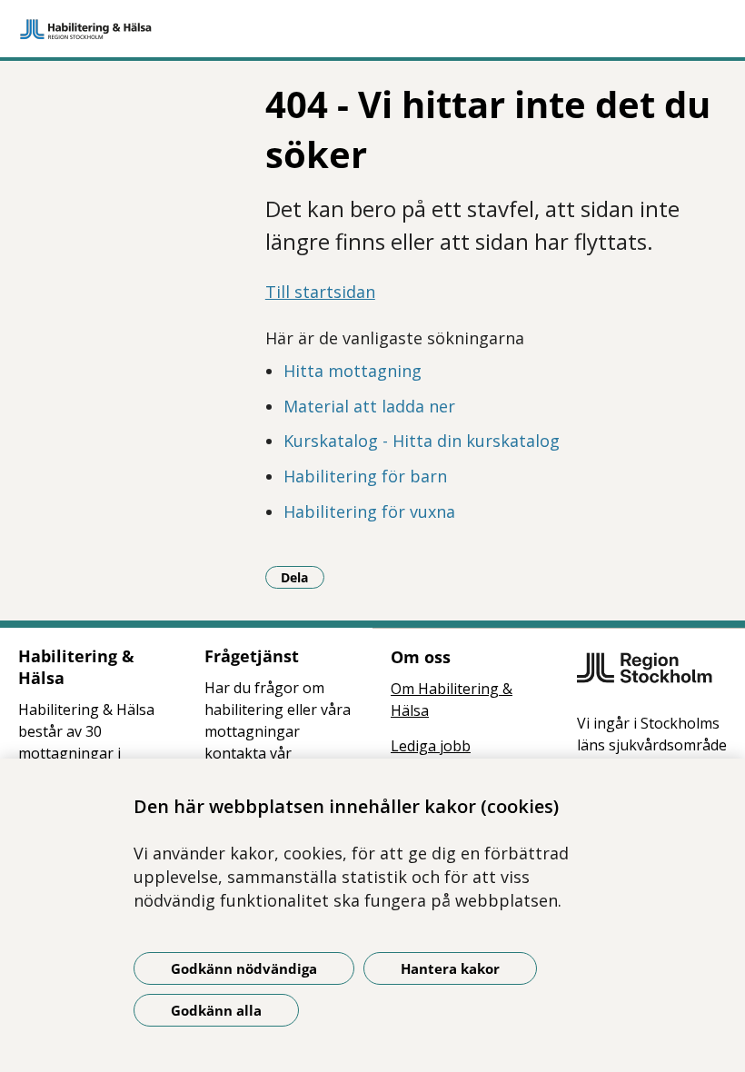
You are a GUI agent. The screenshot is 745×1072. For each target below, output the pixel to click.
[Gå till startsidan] (372, 29)
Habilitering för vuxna (369, 511)
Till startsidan (320, 292)
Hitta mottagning (352, 371)
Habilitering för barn (365, 476)
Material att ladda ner (369, 406)
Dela (302, 577)
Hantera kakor (450, 968)
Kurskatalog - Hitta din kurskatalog (421, 441)
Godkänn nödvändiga (244, 968)
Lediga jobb (431, 746)
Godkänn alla (216, 1010)
